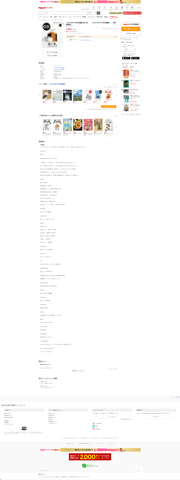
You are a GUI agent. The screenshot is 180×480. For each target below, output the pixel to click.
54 (55, 101)
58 (96, 101)
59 (106, 101)
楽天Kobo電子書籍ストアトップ (86, 443)
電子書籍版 (125, 67)
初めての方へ (7, 413)
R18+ (140, 16)
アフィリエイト (100, 443)
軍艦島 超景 (135, 89)
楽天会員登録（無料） (85, 9)
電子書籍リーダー (52, 421)
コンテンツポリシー (9, 424)
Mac (135, 49)
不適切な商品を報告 (127, 39)
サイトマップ (111, 443)
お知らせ (99, 9)
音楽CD (55, 16)
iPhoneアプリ (51, 413)
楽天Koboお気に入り (111, 10)
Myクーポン (105, 9)
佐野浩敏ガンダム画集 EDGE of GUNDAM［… (135, 97)
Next (116, 127)
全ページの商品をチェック (109, 87)
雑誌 (51, 16)
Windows (126, 49)
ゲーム (69, 16)
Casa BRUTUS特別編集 (59, 67)
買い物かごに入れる (131, 29)
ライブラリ (122, 9)
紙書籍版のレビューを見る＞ (78, 370)
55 (66, 101)
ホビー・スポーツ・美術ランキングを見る (131, 114)
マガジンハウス (69, 26)
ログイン (87, 7)
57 (86, 101)
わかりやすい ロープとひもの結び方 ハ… (135, 71)
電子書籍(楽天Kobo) (114, 16)
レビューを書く (114, 28)
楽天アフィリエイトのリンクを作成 (130, 37)
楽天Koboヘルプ (8, 415)
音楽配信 (106, 16)
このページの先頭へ (176, 397)
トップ (40, 16)
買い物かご (94, 9)
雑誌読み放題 (99, 16)
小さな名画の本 (136, 80)
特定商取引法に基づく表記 (75, 476)
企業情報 (57, 476)
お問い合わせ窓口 (8, 417)
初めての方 (132, 9)
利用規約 (6, 421)
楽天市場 (138, 7)
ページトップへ (139, 470)
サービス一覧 (138, 9)
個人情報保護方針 (64, 476)
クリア (116, 87)
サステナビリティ (86, 476)
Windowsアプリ (52, 417)
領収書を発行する (156, 416)
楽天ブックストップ (70, 443)
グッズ (74, 16)
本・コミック (45, 16)
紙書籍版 (132, 67)
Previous (40, 127)
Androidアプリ (51, 415)
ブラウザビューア (52, 423)
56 (76, 101)
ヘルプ (127, 9)
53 (45, 101)
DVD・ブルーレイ (63, 16)
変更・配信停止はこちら (126, 419)
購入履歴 (116, 9)
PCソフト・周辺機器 (81, 16)
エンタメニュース (91, 16)
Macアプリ (51, 419)
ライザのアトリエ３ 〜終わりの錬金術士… (135, 106)
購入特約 (6, 422)
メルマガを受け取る (112, 416)
